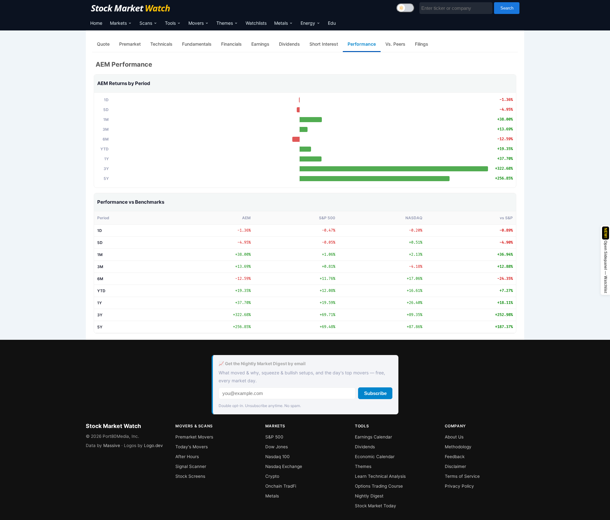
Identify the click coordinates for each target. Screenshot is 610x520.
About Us (454, 436)
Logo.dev (153, 445)
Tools (170, 23)
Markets (118, 23)
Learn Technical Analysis (380, 476)
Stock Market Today (375, 505)
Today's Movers (191, 446)
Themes (224, 23)
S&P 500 (274, 436)
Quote (103, 44)
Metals (281, 23)
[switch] (405, 7)
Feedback (454, 456)
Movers (196, 23)
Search (506, 8)
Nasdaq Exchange (283, 466)
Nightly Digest (369, 495)
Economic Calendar (375, 456)
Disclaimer (455, 466)
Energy (308, 23)
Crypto (272, 476)
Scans (145, 23)
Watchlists (256, 23)
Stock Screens (190, 476)
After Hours (187, 456)
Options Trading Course (379, 486)
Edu (332, 23)
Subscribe (375, 393)
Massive (111, 445)
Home (96, 23)
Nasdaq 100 (277, 456)
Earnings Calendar (373, 436)
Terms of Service (462, 476)
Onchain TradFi (280, 486)
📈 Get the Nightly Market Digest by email (262, 363)
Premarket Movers (194, 436)
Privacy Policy (459, 486)
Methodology (458, 446)
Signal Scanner (190, 466)
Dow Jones (276, 446)
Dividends (365, 446)
